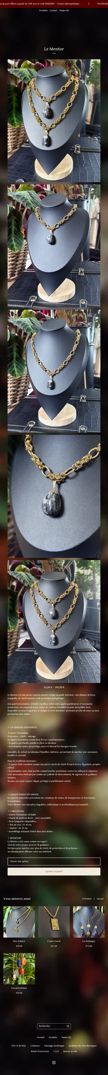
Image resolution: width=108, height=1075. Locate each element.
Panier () (64, 10)
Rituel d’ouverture (40, 1051)
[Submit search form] (68, 1026)
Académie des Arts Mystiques (83, 1046)
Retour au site (70, 1051)
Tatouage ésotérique (54, 1046)
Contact (53, 10)
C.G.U (56, 1051)
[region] (54, 4)
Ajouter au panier (54, 871)
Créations (35, 1046)
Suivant (100, 899)
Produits (43, 10)
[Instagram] (54, 1062)
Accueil (40, 1037)
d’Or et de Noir (19, 1046)
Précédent (86, 899)
